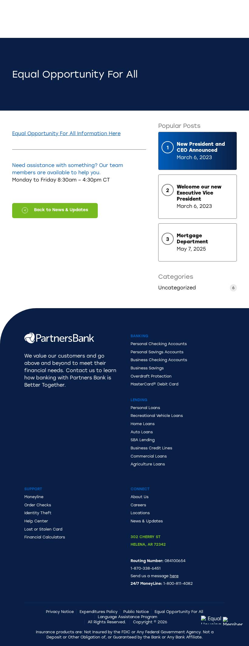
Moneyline (33, 496)
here (174, 576)
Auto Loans (142, 432)
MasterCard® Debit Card (154, 384)
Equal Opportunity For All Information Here (66, 133)
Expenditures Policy (99, 611)
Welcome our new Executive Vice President (199, 193)
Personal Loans (145, 407)
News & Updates (147, 521)
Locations (140, 513)
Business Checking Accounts (159, 360)
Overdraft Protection (151, 376)
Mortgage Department (192, 239)
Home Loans (143, 423)
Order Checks (37, 505)
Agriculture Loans (148, 464)
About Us (139, 496)
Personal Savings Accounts (157, 352)
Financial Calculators (44, 537)
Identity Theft (37, 513)
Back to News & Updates (61, 209)
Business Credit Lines (151, 448)
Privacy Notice (60, 611)
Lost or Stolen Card (43, 529)
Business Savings (147, 368)
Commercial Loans (149, 456)
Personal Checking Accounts (159, 343)
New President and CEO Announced (201, 147)
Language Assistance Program (127, 616)
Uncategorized (177, 288)
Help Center (36, 521)
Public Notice (136, 611)
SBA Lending (143, 440)
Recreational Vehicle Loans (157, 415)
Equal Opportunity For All (179, 611)
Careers (138, 505)
